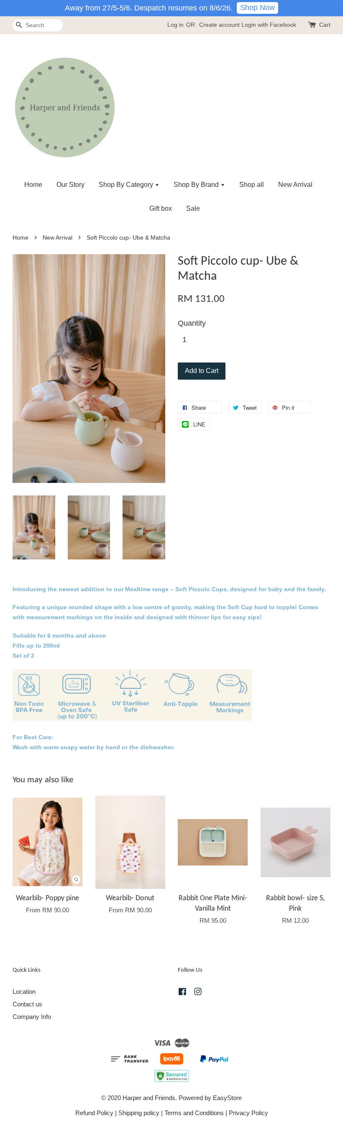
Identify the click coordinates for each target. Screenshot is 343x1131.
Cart (324, 24)
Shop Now (257, 7)
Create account (219, 24)
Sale (193, 208)
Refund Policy (94, 1112)
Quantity (192, 323)
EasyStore (227, 1097)
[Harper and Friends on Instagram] (197, 992)
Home (33, 184)
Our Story (70, 184)
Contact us (27, 1004)
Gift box (160, 208)
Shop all (251, 184)
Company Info (32, 1016)
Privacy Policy (248, 1112)
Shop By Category (127, 184)
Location (24, 991)
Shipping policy (138, 1112)
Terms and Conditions (194, 1112)
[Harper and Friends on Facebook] (182, 992)
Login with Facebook (268, 24)
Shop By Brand (197, 184)
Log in (175, 24)
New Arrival (295, 184)
